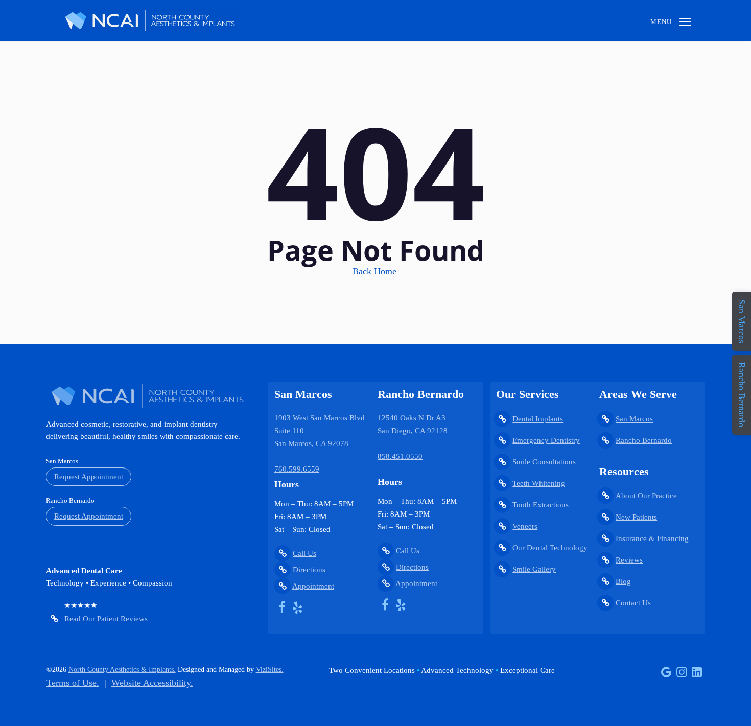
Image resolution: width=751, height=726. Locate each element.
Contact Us (633, 603)
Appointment (313, 586)
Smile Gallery (534, 569)
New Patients (636, 517)
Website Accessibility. (152, 682)
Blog (623, 581)
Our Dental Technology (550, 548)
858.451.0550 (400, 456)
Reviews (629, 560)
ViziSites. (270, 669)
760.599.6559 (296, 469)
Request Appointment (88, 477)
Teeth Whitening (538, 483)
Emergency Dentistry (546, 440)
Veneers (524, 526)
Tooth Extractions (540, 505)
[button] (670, 20)
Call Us (304, 553)
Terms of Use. (72, 682)
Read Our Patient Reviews (106, 619)
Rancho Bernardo (644, 440)
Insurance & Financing (652, 538)
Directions (309, 570)
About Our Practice (646, 495)
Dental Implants (537, 419)
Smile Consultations (544, 462)
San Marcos (634, 419)
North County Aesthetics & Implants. (122, 669)
